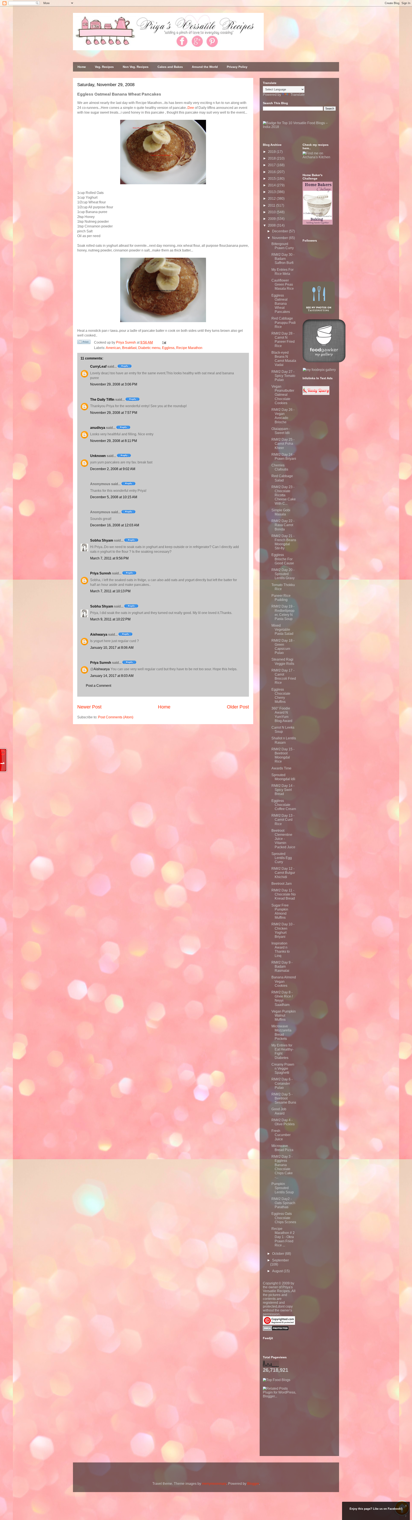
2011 (272, 205)
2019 (272, 152)
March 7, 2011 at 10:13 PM (110, 591)
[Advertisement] (295, 1425)
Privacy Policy (237, 67)
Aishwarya (98, 634)
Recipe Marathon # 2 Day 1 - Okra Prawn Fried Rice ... (283, 1237)
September (280, 1260)
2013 (272, 192)
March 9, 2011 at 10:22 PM (110, 619)
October (278, 1253)
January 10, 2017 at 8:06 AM (111, 647)
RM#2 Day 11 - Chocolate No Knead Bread (283, 894)
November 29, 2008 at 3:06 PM (113, 384)
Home (81, 67)
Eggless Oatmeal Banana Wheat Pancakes (280, 304)
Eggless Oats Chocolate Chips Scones (283, 1218)
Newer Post (89, 707)
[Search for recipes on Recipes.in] (276, 1380)
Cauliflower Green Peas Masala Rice (282, 284)
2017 (272, 165)
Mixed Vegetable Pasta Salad (282, 629)
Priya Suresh (100, 573)
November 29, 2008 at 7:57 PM (113, 412)
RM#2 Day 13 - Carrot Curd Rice (282, 819)
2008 (272, 225)
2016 (272, 172)
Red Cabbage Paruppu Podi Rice (283, 322)
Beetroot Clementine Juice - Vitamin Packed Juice (283, 839)
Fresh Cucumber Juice (281, 1135)
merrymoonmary (214, 1483)
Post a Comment (98, 685)
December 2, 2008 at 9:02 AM (112, 469)
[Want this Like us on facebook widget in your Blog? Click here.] (406, 1516)
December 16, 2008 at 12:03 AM (114, 525)
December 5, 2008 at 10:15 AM (113, 497)
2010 (272, 212)
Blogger (253, 1483)
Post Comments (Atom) (115, 717)
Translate (298, 94)
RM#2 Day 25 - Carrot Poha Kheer (282, 443)
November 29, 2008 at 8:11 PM (113, 441)
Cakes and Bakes (170, 67)
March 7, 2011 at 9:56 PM (109, 558)
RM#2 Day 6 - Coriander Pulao (281, 1083)
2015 (272, 178)
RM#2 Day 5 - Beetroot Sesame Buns (283, 1098)
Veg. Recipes (104, 67)
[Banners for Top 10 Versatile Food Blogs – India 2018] (299, 127)
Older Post (238, 707)
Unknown (98, 456)
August (278, 1271)
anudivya (97, 427)
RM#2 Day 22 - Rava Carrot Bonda (282, 525)
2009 (272, 219)
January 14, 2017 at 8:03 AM (111, 676)
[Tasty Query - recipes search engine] (316, 394)
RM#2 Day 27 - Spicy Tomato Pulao (283, 376)
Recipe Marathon (189, 348)
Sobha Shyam (101, 540)
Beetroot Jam (281, 883)
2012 (272, 198)
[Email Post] (163, 342)
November (280, 238)
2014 (272, 185)
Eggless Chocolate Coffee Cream (283, 805)
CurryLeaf (98, 366)
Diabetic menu (149, 348)
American (113, 348)
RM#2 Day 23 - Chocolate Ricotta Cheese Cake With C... (283, 495)
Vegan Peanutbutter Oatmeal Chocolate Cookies (282, 395)
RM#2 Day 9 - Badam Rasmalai (281, 966)
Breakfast (129, 348)
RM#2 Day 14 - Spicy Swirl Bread (282, 790)
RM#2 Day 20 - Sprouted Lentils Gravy (283, 574)
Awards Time (281, 768)
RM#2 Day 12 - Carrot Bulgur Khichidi (283, 873)
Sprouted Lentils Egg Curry (281, 858)
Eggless (168, 348)
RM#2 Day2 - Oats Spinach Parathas (283, 1203)
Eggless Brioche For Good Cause (282, 559)
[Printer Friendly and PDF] (84, 343)
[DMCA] (276, 1329)
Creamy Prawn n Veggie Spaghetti (282, 1068)
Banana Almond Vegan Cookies (283, 981)
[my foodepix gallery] (319, 370)
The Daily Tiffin (102, 399)
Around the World (205, 67)
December (280, 231)
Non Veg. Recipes (135, 67)
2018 (272, 158)
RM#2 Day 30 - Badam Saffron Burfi (282, 259)
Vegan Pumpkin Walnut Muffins (283, 1015)
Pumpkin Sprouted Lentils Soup (282, 1188)
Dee (191, 108)
